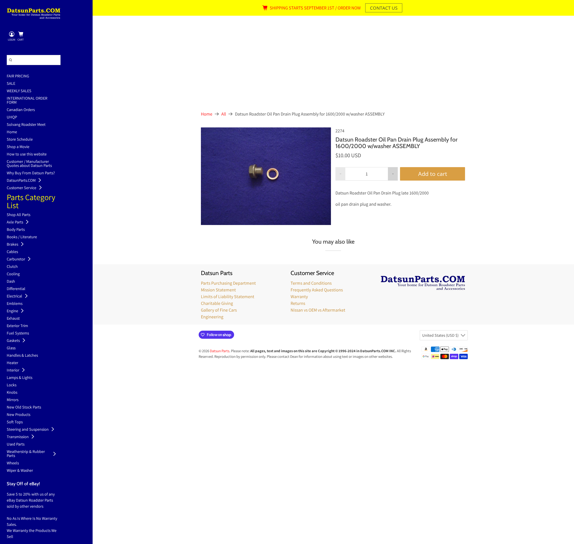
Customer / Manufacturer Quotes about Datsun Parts (29, 163)
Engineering (212, 317)
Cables (12, 252)
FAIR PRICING (18, 76)
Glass (11, 348)
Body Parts (16, 229)
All (223, 114)
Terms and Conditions (311, 283)
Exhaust (13, 318)
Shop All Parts (18, 215)
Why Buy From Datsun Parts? (31, 173)
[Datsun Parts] (34, 13)
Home (12, 132)
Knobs (12, 392)
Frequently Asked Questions (317, 290)
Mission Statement (218, 290)
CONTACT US (384, 8)
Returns (298, 303)
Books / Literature (22, 237)
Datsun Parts (219, 350)
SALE (11, 83)
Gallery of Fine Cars (219, 310)
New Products (18, 415)
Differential (16, 289)
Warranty (299, 296)
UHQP (12, 117)
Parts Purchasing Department (228, 283)
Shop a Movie (18, 147)
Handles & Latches (22, 355)
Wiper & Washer (20, 470)
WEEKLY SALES (19, 91)
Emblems (14, 303)
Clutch (12, 266)
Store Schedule (20, 139)
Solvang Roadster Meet (26, 124)
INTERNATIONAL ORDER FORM (27, 100)
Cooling (13, 274)
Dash (11, 281)
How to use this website (27, 154)
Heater (12, 363)
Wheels (13, 463)
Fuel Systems (18, 333)
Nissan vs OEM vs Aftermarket (318, 310)
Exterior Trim (17, 326)
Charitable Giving (217, 303)
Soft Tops (15, 422)
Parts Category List (31, 201)
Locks (11, 385)
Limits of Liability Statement (227, 296)
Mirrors (12, 400)
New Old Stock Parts (24, 407)
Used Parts (15, 444)
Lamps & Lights (19, 378)
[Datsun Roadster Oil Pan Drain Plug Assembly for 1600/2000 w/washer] (266, 176)
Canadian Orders (21, 110)
